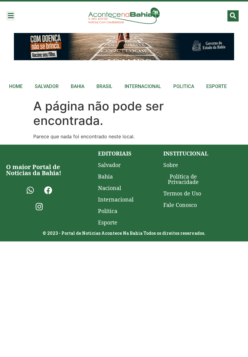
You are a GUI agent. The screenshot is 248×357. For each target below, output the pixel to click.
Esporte (216, 86)
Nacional (109, 188)
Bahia (77, 86)
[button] (10, 16)
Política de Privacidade (183, 179)
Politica (183, 86)
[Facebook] (48, 190)
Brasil (104, 86)
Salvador (47, 86)
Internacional (143, 86)
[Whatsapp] (30, 190)
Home (16, 86)
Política (107, 211)
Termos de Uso (182, 193)
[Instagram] (39, 206)
